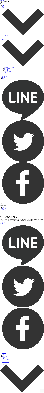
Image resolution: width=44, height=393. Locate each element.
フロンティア (6, 70)
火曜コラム (6, 35)
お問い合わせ (4, 78)
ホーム (3, 5)
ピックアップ (4, 39)
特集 (3, 7)
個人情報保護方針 (5, 362)
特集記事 (6, 38)
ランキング (4, 208)
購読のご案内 (4, 76)
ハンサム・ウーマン (8, 73)
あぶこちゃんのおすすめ (9, 67)
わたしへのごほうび (8, 68)
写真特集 (6, 36)
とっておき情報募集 (6, 359)
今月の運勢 (6, 75)
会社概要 (4, 77)
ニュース (4, 6)
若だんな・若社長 (7, 71)
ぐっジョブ (6, 69)
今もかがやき (6, 72)
